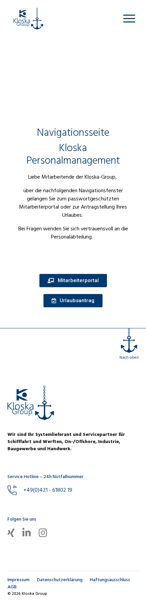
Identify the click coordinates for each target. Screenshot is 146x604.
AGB (12, 587)
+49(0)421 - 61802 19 (47, 490)
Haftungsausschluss (110, 580)
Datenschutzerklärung (60, 580)
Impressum (18, 580)
